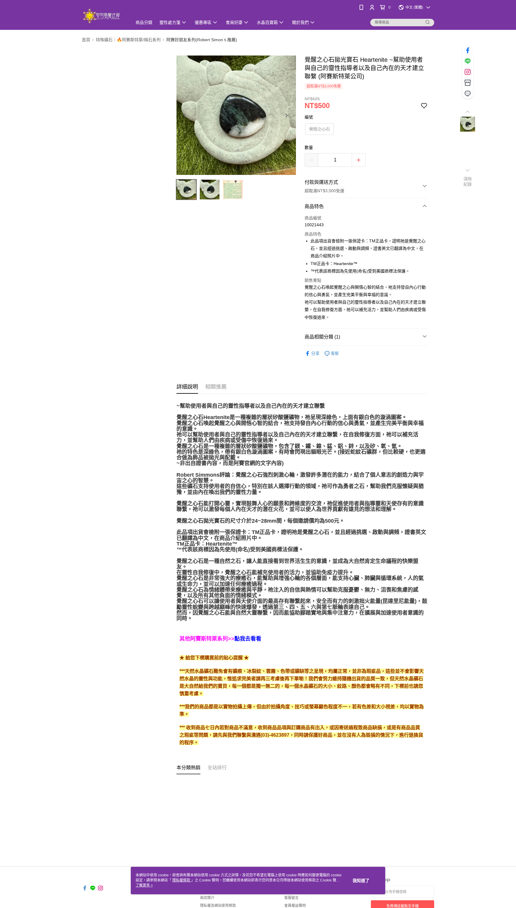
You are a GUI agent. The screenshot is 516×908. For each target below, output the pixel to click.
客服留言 (291, 898)
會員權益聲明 (295, 906)
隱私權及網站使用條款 (218, 906)
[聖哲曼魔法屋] (103, 15)
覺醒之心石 (319, 129)
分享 (315, 353)
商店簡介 (207, 898)
